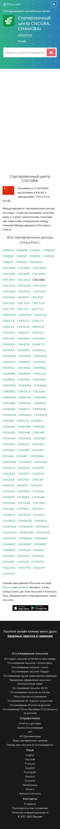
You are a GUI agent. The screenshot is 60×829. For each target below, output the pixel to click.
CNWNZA (9, 526)
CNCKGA (24, 291)
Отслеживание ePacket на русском (30, 705)
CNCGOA (9, 285)
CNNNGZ (40, 415)
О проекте (30, 804)
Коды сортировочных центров (30, 740)
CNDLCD (23, 321)
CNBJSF (21, 256)
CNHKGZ (8, 368)
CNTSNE (8, 509)
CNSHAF (39, 432)
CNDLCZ (8, 327)
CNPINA (8, 421)
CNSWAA (37, 456)
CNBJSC (35, 250)
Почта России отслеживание (30, 696)
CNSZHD (23, 468)
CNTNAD (9, 503)
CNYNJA (38, 556)
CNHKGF (39, 362)
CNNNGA (39, 409)
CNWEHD (25, 521)
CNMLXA (24, 397)
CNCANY (8, 280)
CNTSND (39, 503)
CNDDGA (9, 315)
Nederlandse (30, 785)
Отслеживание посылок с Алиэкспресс (30, 663)
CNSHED (8, 450)
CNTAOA (8, 491)
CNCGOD (24, 285)
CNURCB (24, 515)
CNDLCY (38, 321)
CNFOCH (8, 333)
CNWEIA (40, 521)
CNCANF (24, 274)
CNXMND (41, 538)
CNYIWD (23, 556)
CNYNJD (8, 562)
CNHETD (38, 344)
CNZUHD (24, 568)
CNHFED (23, 350)
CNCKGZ (38, 297)
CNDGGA (40, 315)
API (30, 732)
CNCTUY (23, 309)
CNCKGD (39, 291)
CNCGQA (39, 285)
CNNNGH (25, 415)
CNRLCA (22, 421)
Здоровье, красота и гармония (30, 636)
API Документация (30, 736)
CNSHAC (39, 426)
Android (23, 587)
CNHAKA (23, 338)
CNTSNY (23, 509)
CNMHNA (9, 397)
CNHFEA (8, 350)
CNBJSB (21, 250)
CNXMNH (24, 544)
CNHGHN (40, 356)
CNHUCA (39, 374)
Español (30, 768)
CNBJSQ (48, 256)
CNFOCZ (38, 333)
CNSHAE (24, 432)
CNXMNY (40, 544)
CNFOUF (8, 338)
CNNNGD (9, 415)
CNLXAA (39, 391)
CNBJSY (8, 262)
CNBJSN (34, 256)
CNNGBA (40, 397)
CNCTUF (8, 309)
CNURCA (8, 515)
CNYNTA (23, 562)
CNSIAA (8, 456)
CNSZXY (22, 485)
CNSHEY (38, 450)
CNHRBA (39, 368)
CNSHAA (8, 426)
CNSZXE (38, 479)
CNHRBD (9, 374)
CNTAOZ (8, 497)
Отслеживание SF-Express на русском (30, 700)
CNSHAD (9, 432)
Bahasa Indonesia (30, 793)
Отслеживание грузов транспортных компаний (30, 675)
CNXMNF (8, 544)
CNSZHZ (38, 474)
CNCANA (35, 262)
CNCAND (39, 268)
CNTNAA (38, 497)
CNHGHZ (24, 362)
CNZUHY (39, 568)
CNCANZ (24, 280)
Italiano (30, 789)
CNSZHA (8, 468)
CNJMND (8, 379)
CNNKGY (24, 409)
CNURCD (9, 521)
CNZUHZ (8, 573)
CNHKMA (24, 368)
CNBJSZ (21, 262)
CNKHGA (23, 379)
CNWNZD (26, 526)
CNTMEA (23, 497)
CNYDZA (24, 550)
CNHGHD (9, 356)
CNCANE (8, 274)
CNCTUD (38, 303)
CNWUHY (9, 538)
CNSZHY (24, 474)
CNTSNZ (38, 509)
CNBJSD (49, 250)
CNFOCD (38, 327)
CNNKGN (9, 409)
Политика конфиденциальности (30, 812)
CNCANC (24, 268)
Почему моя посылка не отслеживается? (30, 744)
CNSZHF (38, 468)
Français (30, 763)
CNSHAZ (23, 444)
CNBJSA (8, 250)
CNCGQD (9, 291)
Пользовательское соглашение (30, 808)
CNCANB (8, 268)
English (30, 755)
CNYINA (38, 550)
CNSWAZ (41, 462)
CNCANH (39, 274)
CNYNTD (37, 562)
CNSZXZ (36, 485)
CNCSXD (8, 303)
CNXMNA (25, 538)
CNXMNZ (9, 550)
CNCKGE (8, 297)
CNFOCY (24, 333)
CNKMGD (40, 385)
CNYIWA (8, 556)
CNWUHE (43, 532)
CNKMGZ (8, 391)
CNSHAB (24, 426)
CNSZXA (8, 479)
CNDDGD (25, 315)
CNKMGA (24, 385)
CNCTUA (23, 303)
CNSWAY (25, 462)
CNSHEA (38, 444)
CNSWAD (9, 462)
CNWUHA (9, 532)
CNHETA (24, 344)
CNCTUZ (37, 309)
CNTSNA (24, 503)
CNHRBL (24, 374)
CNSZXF (8, 485)
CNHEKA (8, 344)
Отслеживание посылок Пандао (30, 671)
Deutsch (30, 776)
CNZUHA (8, 568)
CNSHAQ (24, 438)
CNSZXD (23, 479)
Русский (30, 759)
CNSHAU (39, 438)
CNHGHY (9, 362)
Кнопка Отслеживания (30, 727)
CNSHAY (8, 444)
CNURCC (39, 515)
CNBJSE (8, 256)
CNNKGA (24, 403)
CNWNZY (42, 526)
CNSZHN (8, 474)
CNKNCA (24, 391)
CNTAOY (38, 491)
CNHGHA (38, 350)
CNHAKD (39, 338)
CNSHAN (9, 438)
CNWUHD (26, 532)
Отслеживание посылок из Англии (30, 692)
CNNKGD (39, 403)
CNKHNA (39, 379)
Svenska (30, 780)
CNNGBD (9, 403)
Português (30, 772)
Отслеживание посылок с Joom (30, 667)
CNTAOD (23, 491)
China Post (25, 35)
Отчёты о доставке (30, 723)
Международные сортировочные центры (27, 11)
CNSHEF (24, 450)
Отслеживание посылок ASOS (30, 688)
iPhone (7, 587)
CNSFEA (37, 421)
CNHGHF (24, 356)
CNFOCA (23, 327)
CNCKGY (23, 297)
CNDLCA (8, 321)
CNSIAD (22, 456)
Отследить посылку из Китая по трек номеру (30, 658)
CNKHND (9, 385)
